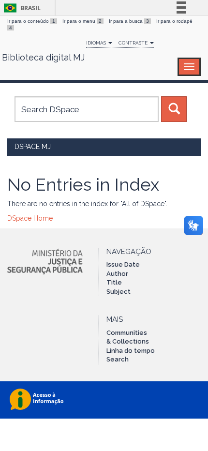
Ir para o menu (82, 21)
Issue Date (123, 264)
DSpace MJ (33, 146)
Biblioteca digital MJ (43, 57)
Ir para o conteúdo (31, 21)
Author (117, 273)
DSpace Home (30, 218)
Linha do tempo (130, 350)
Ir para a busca (129, 21)
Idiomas (96, 42)
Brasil (20, 8)
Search (117, 359)
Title (114, 282)
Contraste (134, 42)
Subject (118, 291)
